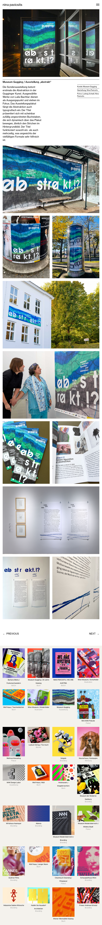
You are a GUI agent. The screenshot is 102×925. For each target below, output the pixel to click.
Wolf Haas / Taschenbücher (13, 707)
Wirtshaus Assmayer (13, 823)
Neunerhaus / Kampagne (88, 758)
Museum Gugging (63, 707)
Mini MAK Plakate (88, 721)
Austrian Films (13, 878)
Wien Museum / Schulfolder (88, 680)
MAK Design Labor (14, 782)
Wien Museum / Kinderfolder (38, 707)
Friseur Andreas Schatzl (88, 905)
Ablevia (38, 823)
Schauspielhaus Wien (88, 878)
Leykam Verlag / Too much (38, 745)
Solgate (63, 758)
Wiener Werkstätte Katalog (63, 919)
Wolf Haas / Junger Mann (38, 864)
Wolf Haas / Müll (38, 782)
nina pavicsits (12, 4)
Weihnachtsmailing (14, 758)
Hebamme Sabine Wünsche (13, 905)
